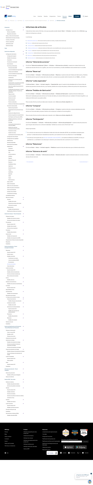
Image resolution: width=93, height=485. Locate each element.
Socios (6, 441)
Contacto (7, 438)
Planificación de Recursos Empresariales (51, 441)
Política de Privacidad (9, 443)
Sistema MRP (26, 448)
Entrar (70, 16)
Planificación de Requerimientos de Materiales (50, 444)
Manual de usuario (46, 449)
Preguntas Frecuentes (47, 436)
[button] (83, 476)
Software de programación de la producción (30, 441)
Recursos (65, 16)
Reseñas (46, 16)
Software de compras (28, 438)
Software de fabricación (29, 444)
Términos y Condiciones (10, 445)
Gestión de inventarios (28, 435)
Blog (6, 434)
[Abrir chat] (89, 481)
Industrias (40, 16)
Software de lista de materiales (30, 446)
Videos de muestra (46, 447)
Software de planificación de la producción (30, 432)
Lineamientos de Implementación (49, 432)
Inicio (34, 16)
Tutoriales (44, 434)
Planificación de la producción (48, 438)
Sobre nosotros (8, 436)
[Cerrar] (91, 473)
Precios (59, 16)
